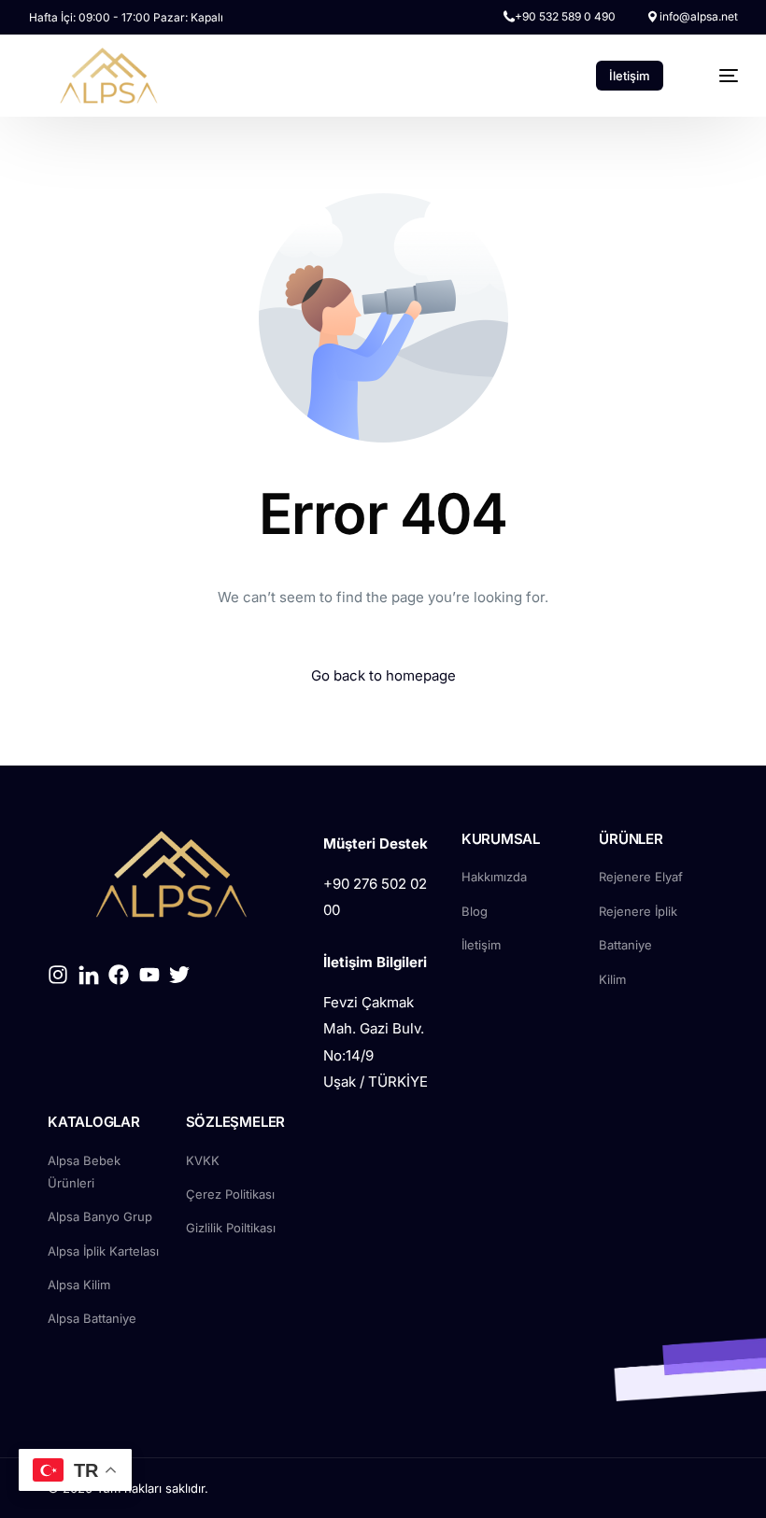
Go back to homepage (383, 675)
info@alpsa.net (699, 16)
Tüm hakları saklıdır (150, 1488)
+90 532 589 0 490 (565, 16)
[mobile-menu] (717, 76)
